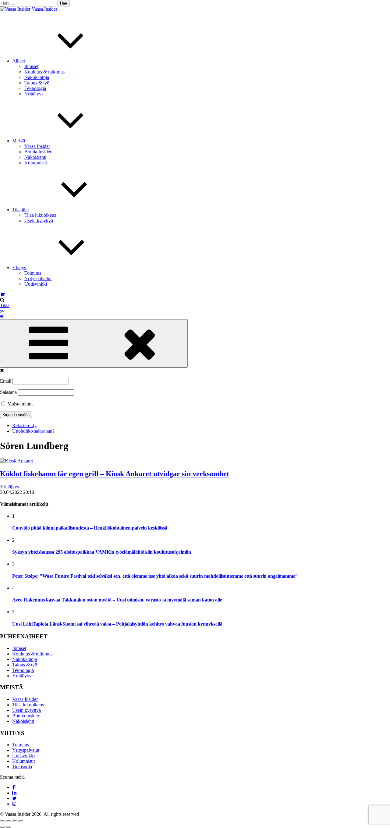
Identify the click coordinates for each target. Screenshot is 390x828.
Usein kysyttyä (38, 220)
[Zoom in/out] (20, 821)
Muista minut (19, 403)
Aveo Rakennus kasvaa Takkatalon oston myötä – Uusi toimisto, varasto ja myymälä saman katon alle (117, 599)
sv (2, 310)
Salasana (8, 392)
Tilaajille (20, 209)
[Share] (8, 821)
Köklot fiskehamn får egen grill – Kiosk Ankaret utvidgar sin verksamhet (114, 474)
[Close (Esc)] (2, 821)
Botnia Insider (37, 151)
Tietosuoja (22, 766)
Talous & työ (36, 82)
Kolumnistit (35, 162)
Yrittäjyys (33, 93)
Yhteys (19, 267)
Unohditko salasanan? (33, 431)
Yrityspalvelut (37, 278)
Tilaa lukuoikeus (40, 215)
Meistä (18, 140)
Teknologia (35, 88)
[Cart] (2, 294)
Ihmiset (31, 66)
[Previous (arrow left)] (2, 827)
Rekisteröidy (24, 425)
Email (5, 381)
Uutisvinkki (35, 284)
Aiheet (18, 60)
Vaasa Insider (44, 9)
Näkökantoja (36, 77)
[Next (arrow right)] (8, 827)
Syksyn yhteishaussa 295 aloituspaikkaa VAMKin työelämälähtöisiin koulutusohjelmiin (101, 552)
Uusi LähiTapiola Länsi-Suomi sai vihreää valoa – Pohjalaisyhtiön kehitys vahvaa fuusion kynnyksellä (117, 623)
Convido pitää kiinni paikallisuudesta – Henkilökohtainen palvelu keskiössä (89, 527)
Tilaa (4, 305)
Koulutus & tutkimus (44, 71)
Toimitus (32, 273)
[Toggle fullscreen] (14, 821)
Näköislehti (35, 157)
